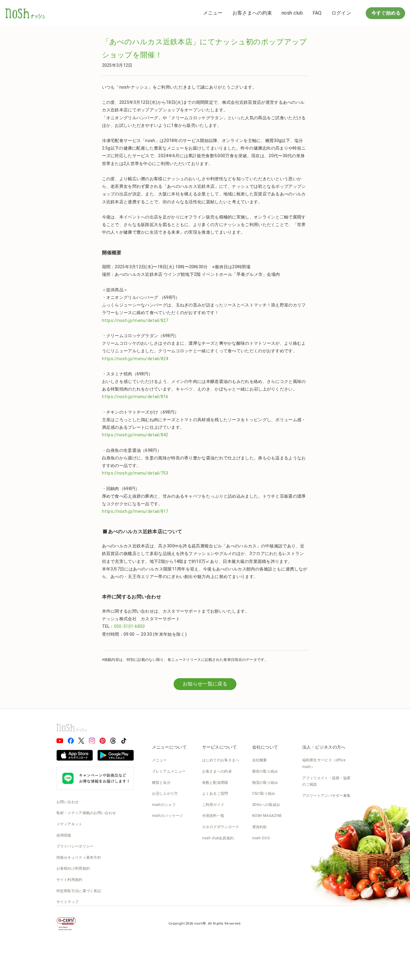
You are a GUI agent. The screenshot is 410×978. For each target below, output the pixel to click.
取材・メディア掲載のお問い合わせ (86, 813)
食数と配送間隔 (215, 782)
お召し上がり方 (165, 793)
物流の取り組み (265, 782)
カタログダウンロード (220, 827)
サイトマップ (67, 902)
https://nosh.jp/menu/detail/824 (135, 358)
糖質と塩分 (161, 782)
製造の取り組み (265, 771)
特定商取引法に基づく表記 (78, 891)
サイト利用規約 (69, 880)
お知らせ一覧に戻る (205, 684)
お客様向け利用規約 (73, 868)
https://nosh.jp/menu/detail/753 (135, 473)
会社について (265, 747)
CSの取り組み (264, 793)
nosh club (292, 13)
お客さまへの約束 (252, 13)
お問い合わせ (67, 802)
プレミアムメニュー (169, 771)
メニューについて (169, 747)
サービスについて (219, 747)
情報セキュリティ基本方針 (78, 857)
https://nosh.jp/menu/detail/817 (135, 511)
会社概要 (259, 760)
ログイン (341, 13)
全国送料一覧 (213, 816)
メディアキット (69, 824)
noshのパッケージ (167, 816)
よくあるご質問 (215, 793)
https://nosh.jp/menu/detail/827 (135, 320)
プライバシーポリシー (75, 846)
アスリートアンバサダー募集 (326, 796)
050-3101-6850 (129, 626)
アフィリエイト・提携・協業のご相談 (326, 781)
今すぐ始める (385, 13)
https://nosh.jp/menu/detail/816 (135, 396)
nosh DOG (261, 838)
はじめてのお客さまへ (220, 760)
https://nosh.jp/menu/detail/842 (135, 434)
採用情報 (63, 835)
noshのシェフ (164, 805)
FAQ (317, 13)
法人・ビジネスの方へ (324, 747)
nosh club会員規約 (218, 838)
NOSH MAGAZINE (267, 816)
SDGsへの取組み (266, 805)
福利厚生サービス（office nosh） (324, 763)
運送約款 (259, 827)
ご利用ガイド (213, 805)
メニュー (213, 13)
